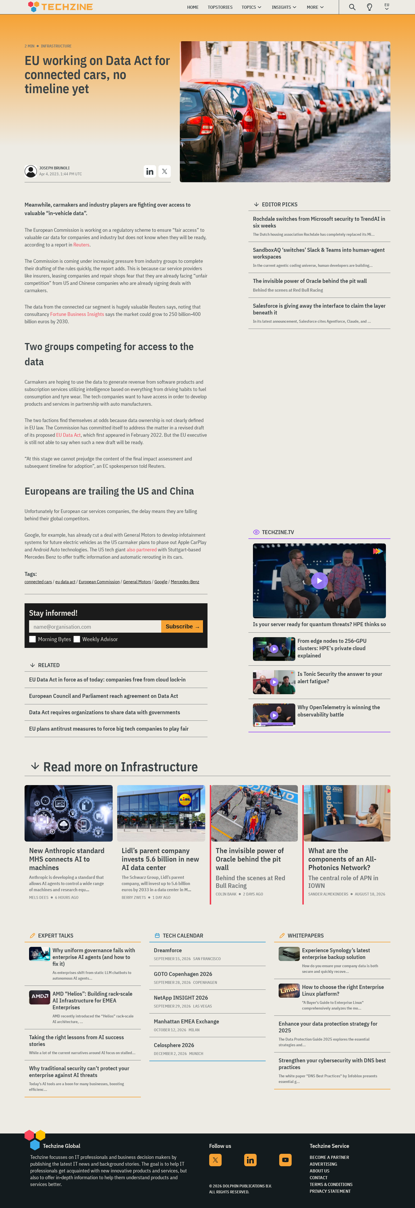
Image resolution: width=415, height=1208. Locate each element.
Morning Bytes (54, 639)
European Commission (99, 581)
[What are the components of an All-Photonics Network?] (347, 813)
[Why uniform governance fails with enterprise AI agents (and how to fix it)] (39, 964)
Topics (249, 7)
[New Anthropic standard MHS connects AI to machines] (69, 813)
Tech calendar (183, 935)
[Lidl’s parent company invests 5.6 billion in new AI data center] (161, 813)
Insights (281, 7)
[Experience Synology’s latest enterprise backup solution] (289, 960)
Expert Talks (55, 935)
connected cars (38, 581)
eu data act (65, 581)
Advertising (323, 1164)
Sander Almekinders (328, 894)
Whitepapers (306, 935)
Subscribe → (183, 626)
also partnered (142, 549)
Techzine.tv (278, 532)
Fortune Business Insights (77, 314)
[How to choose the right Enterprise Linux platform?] (289, 997)
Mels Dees (39, 897)
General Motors (137, 581)
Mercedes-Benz (185, 581)
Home (193, 7)
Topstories (220, 7)
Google (160, 581)
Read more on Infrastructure (120, 766)
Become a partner (329, 1157)
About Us (319, 1171)
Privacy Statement (330, 1191)
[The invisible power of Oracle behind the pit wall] (254, 813)
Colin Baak (226, 894)
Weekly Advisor (100, 639)
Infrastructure (56, 46)
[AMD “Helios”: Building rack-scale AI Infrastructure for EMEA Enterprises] (39, 1007)
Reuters (81, 244)
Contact (318, 1177)
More (312, 7)
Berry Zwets (134, 897)
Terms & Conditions (331, 1184)
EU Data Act (68, 435)
